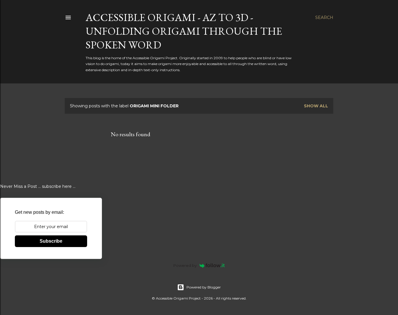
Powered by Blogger (203, 287)
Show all (316, 105)
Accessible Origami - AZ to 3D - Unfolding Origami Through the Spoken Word (184, 31)
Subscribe (51, 241)
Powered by (185, 265)
